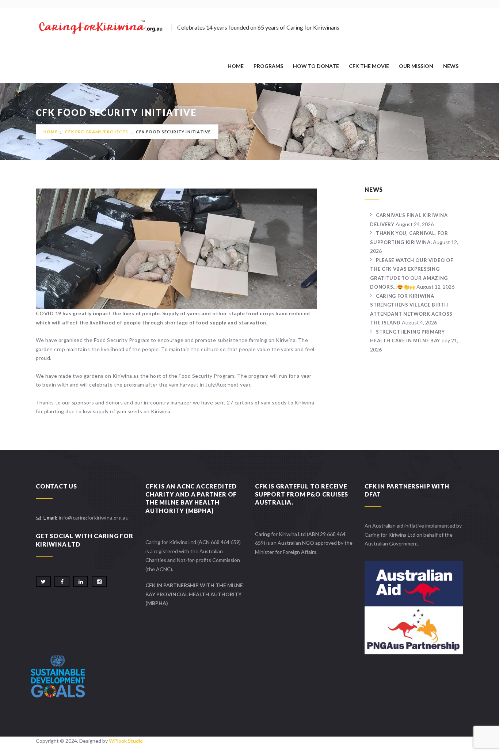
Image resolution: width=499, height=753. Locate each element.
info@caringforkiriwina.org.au (94, 517)
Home (50, 131)
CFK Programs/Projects (96, 132)
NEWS (450, 66)
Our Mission (416, 66)
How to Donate (316, 66)
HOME (236, 66)
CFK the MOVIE (369, 66)
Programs (268, 66)
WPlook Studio (126, 741)
